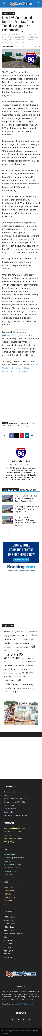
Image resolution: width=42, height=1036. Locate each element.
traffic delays (11, 684)
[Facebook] (11, 435)
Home (4, 10)
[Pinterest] (22, 435)
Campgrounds (32, 631)
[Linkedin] (27, 435)
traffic (19, 680)
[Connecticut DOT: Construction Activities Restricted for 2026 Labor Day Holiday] (7, 520)
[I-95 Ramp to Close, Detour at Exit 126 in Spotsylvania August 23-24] (7, 509)
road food (18, 673)
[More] (32, 435)
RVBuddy (16, 677)
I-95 (33, 423)
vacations (7, 692)
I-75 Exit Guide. (20, 371)
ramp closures (18, 426)
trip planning (17, 688)
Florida (7, 643)
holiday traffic (9, 647)
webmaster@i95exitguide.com (22, 1004)
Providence (29, 665)
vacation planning (28, 688)
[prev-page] (3, 530)
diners (25, 639)
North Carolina (31, 662)
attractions (7, 632)
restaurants (23, 669)
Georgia (26, 643)
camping (6, 636)
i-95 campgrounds (9, 651)
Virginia (28, 426)
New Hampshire (19, 662)
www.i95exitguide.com (17, 335)
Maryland (30, 658)
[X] (16, 435)
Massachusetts (8, 662)
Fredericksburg (25, 423)
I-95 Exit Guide (9, 46)
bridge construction (19, 631)
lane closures (12, 658)
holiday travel (21, 647)
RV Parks (23, 677)
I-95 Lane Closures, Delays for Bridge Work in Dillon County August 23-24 (26, 498)
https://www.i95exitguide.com (21, 465)
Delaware (7, 639)
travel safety (7, 688)
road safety (27, 673)
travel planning (27, 684)
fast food (31, 639)
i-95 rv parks (20, 651)
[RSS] (24, 1020)
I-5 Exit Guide (15, 368)
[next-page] (7, 530)
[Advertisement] (21, 397)
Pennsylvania (9, 665)
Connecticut (14, 636)
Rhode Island (8, 673)
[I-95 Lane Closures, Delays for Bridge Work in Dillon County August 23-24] (7, 498)
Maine (24, 658)
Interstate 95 (7, 426)
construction (13, 423)
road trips (8, 676)
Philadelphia (20, 665)
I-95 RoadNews (14, 10)
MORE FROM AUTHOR (28, 490)
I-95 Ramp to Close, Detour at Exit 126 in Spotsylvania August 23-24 (27, 509)
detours (17, 639)
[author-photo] (21, 458)
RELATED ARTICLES (11, 490)
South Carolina (9, 681)
